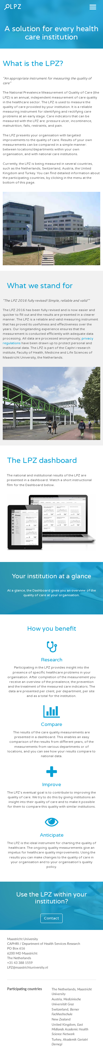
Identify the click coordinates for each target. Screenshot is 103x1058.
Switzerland (65, 1012)
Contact (51, 918)
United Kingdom (70, 1029)
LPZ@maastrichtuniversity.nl (27, 967)
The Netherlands (72, 992)
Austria (66, 1002)
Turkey (70, 1042)
